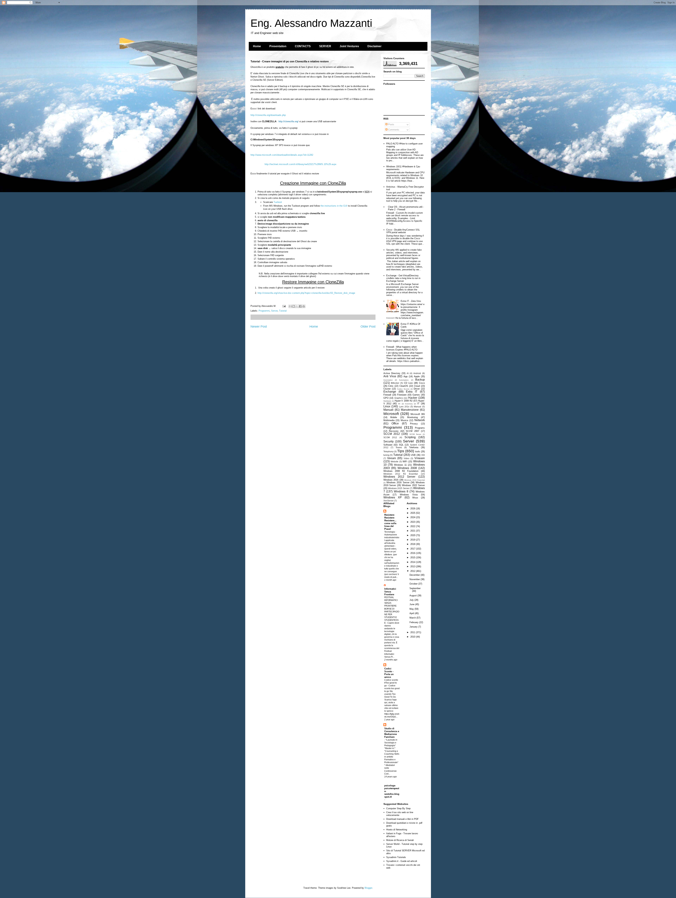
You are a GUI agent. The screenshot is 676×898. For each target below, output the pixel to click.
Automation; (404, 380)
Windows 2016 (391, 479)
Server (274, 310)
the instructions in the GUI (334, 205)
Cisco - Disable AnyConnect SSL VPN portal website (403, 231)
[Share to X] (297, 306)
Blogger (368, 888)
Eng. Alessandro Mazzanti (311, 23)
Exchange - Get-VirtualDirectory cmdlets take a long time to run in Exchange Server (403, 278)
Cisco (422, 383)
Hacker (412, 397)
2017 (413, 548)
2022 (413, 526)
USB (413, 455)
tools (417, 451)
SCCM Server (415, 434)
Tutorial (283, 310)
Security (388, 441)
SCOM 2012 (390, 437)
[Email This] (290, 306)
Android (417, 373)
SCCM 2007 (412, 431)
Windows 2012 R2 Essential (400, 474)
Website (394, 461)
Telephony (388, 451)
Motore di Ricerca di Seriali (400, 840)
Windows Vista (409, 494)
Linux (386, 406)
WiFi (405, 461)
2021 (413, 530)
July (411, 600)
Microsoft (391, 414)
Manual (417, 406)
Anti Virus (389, 376)
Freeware (401, 394)
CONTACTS (303, 46)
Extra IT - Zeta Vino (411, 301)
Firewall (387, 394)
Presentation (277, 46)
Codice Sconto (403, 389)
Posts (390, 124)
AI (408, 373)
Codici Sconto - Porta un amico (389, 672)
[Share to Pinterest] (303, 306)
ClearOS (403, 386)
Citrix (390, 386)
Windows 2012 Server (399, 476)
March (413, 617)
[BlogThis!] (293, 306)
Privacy (414, 423)
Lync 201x (404, 406)
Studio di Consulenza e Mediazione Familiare (391, 732)
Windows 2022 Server (413, 485)
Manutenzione (410, 409)
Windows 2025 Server (398, 488)
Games (416, 394)
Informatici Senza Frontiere (390, 592)
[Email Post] (284, 306)
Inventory (409, 404)
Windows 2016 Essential (414, 480)
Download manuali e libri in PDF (402, 819)
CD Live (408, 383)
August (413, 595)
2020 (413, 535)
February (414, 622)
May (412, 609)
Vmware (419, 458)
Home (257, 46)
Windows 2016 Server (397, 482)
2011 (413, 632)
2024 (413, 517)
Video (406, 458)
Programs (420, 428)
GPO (386, 398)
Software (387, 444)
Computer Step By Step (398, 808)
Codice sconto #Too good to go (391, 683)
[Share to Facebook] (300, 306)
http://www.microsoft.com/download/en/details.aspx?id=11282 (282, 155)
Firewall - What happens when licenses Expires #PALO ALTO (401, 348)
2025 (413, 513)
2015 (413, 557)
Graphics (398, 398)
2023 (413, 522)
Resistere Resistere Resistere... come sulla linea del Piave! (390, 522)
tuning (386, 455)
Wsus (415, 497)
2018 (413, 544)
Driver (417, 388)
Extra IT (411, 391)
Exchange (389, 391)
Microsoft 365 (418, 414)
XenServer (388, 500)
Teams (399, 447)
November (415, 579)
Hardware (387, 401)
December (415, 575)
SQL (401, 444)
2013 (413, 566)
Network (419, 420)
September (415, 588)
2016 (413, 553)
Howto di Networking (396, 829)
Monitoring (412, 417)
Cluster (387, 388)
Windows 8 (401, 491)
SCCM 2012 (391, 433)
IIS (399, 404)
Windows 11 (400, 465)
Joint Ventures (349, 46)
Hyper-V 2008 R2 (403, 400)
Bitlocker (395, 383)
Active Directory (391, 373)
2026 (413, 508)
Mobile (393, 417)
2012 (413, 571)
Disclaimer (374, 46)
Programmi (264, 310)
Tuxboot (278, 202)
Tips (400, 451)
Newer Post (259, 326)
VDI (423, 455)
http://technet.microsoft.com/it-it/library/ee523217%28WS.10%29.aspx (300, 164)
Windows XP (392, 497)
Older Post (368, 326)
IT (418, 403)
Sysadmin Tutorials (396, 857)
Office (395, 423)
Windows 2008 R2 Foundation (401, 471)
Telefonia (413, 447)
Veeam (391, 458)
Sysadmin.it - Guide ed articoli (401, 861)
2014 (413, 562)
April (412, 613)
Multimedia (389, 420)
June (412, 604)
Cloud (417, 386)
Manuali (388, 409)
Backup (420, 379)
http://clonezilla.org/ (288, 121)
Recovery (394, 431)
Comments (393, 129)
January (413, 626)
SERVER (325, 46)
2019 (413, 539)
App (405, 376)
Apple (417, 376)
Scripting (410, 437)
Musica (404, 420)
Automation (388, 380)
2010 (413, 636)
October (413, 583)
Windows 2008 (407, 468)
